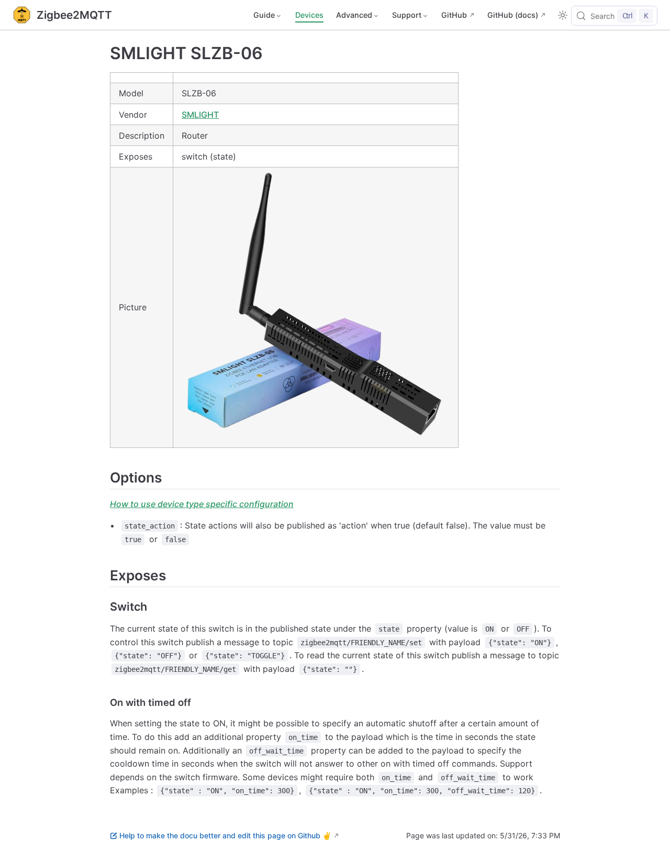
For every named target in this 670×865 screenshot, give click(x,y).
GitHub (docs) (512, 14)
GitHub (454, 14)
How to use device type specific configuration (202, 504)
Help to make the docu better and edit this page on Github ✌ (225, 835)
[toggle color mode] (562, 15)
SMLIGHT (200, 114)
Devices (309, 14)
